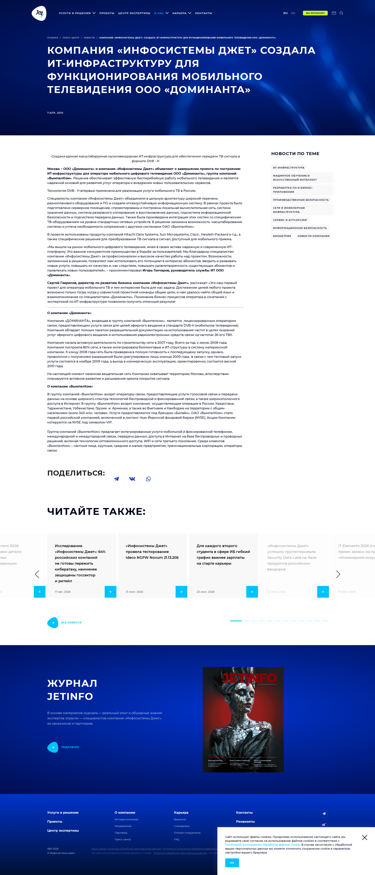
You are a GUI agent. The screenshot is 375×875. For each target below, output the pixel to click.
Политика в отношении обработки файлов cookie (192, 848)
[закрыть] (364, 838)
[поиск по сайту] (341, 13)
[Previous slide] (39, 574)
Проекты (106, 13)
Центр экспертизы (134, 13)
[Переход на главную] (39, 13)
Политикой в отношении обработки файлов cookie (262, 844)
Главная (52, 38)
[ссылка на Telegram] (324, 814)
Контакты (203, 13)
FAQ (176, 839)
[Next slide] (336, 574)
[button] (236, 621)
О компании (125, 812)
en (293, 13)
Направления (123, 826)
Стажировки (181, 826)
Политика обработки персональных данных (180, 853)
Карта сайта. (98, 848)
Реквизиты (245, 821)
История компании (126, 819)
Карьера (181, 812)
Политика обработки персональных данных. (134, 848)
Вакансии (180, 819)
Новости (89, 38)
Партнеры (121, 832)
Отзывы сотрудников (187, 832)
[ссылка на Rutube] (324, 825)
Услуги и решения (63, 812)
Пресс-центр (71, 38)
